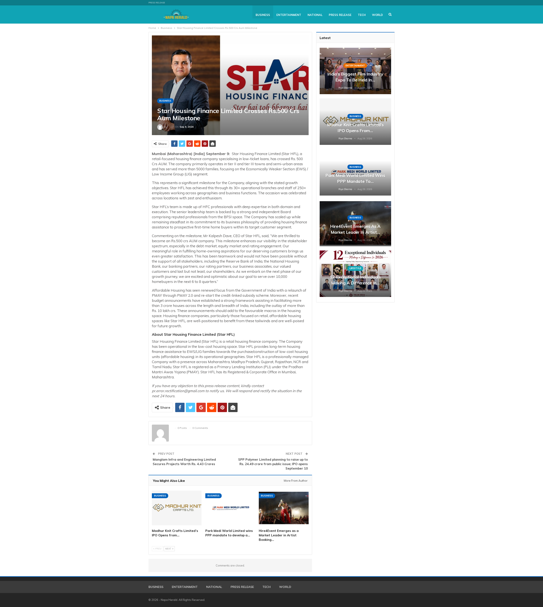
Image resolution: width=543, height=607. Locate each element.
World (377, 15)
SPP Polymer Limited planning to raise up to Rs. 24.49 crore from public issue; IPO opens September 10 (273, 463)
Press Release (156, 2)
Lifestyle (355, 268)
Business (263, 15)
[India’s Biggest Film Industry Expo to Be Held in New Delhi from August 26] (355, 71)
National (315, 15)
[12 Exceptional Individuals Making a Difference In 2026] (355, 273)
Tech (362, 15)
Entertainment (288, 15)
